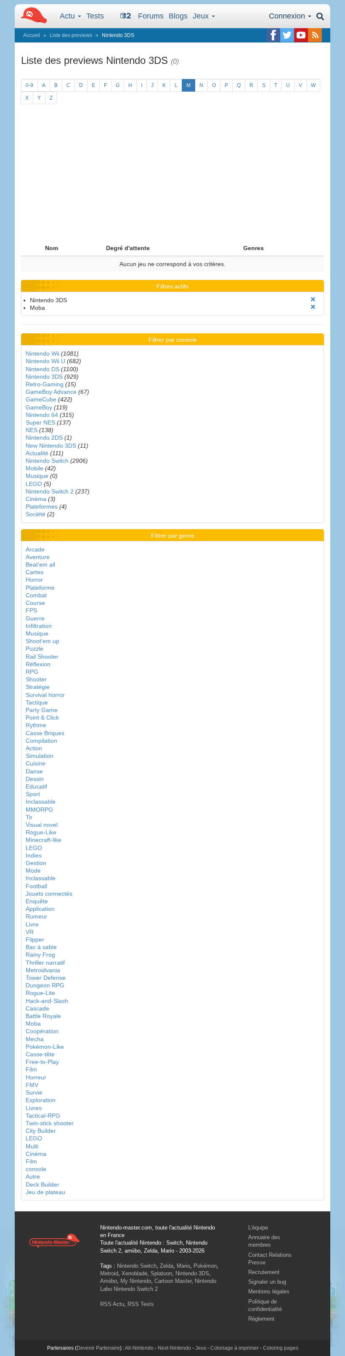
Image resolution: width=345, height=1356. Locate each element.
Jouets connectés (49, 893)
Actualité (37, 453)
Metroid (109, 1273)
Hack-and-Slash (47, 1000)
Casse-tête (40, 1054)
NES (31, 430)
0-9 (29, 85)
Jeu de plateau (45, 1192)
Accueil (31, 35)
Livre (32, 924)
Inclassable (41, 801)
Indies (34, 855)
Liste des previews (71, 35)
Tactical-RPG (43, 1115)
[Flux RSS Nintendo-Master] (315, 35)
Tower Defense (46, 977)
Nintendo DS (42, 369)
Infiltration (39, 626)
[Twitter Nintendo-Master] (287, 35)
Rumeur (36, 916)
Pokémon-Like (45, 1046)
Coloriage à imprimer (234, 1348)
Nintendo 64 (42, 415)
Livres (34, 1108)
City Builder (41, 1130)
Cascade (37, 1008)
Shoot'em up (42, 641)
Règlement (261, 1319)
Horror (34, 579)
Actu (68, 16)
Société (35, 514)
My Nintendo (135, 1281)
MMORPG (39, 809)
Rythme (36, 725)
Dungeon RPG (45, 985)
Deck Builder (42, 1184)
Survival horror (45, 694)
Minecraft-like (43, 839)
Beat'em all (40, 564)
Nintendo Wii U (45, 361)
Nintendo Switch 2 (50, 491)
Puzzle (34, 648)
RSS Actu (112, 1304)
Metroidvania (43, 970)
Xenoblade (134, 1273)
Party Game (42, 710)
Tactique (37, 702)
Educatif (36, 786)
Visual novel (42, 824)
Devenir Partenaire (98, 1348)
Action (34, 748)
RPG (32, 671)
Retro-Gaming (45, 384)
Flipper (35, 939)
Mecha (35, 1039)
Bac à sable (41, 947)
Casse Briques (45, 733)
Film (31, 1069)
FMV (32, 1085)
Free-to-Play (42, 1061)
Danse (34, 771)
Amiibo (108, 1281)
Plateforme (40, 587)
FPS (31, 610)
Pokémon (205, 1266)
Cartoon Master (172, 1281)
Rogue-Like (41, 832)
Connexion (288, 16)
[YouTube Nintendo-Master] (301, 35)
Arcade (35, 549)
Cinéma (36, 499)
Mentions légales (268, 1291)
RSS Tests (140, 1304)
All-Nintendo (139, 1348)
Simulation (39, 755)
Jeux (202, 16)
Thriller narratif (45, 962)
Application (40, 908)
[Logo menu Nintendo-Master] (31, 14)
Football (36, 886)
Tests (95, 16)
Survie (34, 1092)
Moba (33, 1023)
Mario (183, 1266)
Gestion (36, 863)
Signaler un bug (267, 1282)
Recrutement (263, 1272)
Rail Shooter (42, 656)
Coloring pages (280, 1348)
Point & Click (42, 717)
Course (35, 602)
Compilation (41, 740)
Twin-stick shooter (50, 1123)
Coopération (42, 1031)
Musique (37, 475)
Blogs (178, 16)
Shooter (36, 679)
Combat (36, 595)
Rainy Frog (40, 954)
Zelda (166, 1266)
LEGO (34, 483)
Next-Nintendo (174, 1348)
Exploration (41, 1100)
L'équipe (258, 1227)
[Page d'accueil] (54, 1240)
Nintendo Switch (47, 460)
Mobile (34, 468)
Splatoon (161, 1273)
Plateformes (42, 506)
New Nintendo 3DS (51, 445)
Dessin (35, 779)
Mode (33, 870)
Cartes (34, 572)
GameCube (41, 399)
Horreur (36, 1077)
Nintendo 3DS (44, 376)
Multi (32, 1146)
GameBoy (39, 407)
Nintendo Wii (42, 353)
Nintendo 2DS (44, 437)
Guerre (35, 618)
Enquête (37, 901)
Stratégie (38, 686)
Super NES (40, 422)
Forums (151, 16)
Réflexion (38, 664)
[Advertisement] (172, 177)
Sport (33, 794)
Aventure (38, 557)
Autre (33, 1176)
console (36, 1169)
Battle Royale (43, 1016)
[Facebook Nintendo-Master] (273, 35)
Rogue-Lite (40, 992)
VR (30, 932)
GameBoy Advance (51, 391)
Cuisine (35, 763)
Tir (29, 817)
